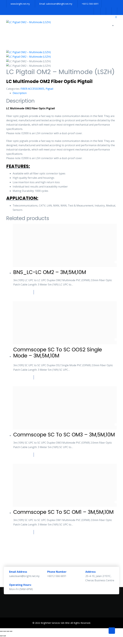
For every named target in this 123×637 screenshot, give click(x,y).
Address (90, 571)
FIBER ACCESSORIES (32, 88)
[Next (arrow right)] (4, 635)
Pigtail (49, 88)
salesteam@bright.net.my (59, 3)
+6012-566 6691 (90, 3)
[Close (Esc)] (11, 631)
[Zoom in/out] (1, 631)
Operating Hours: (20, 585)
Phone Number (56, 571)
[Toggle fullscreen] (4, 631)
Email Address (18, 571)
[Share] (7, 631)
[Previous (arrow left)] (1, 635)
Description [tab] (20, 93)
